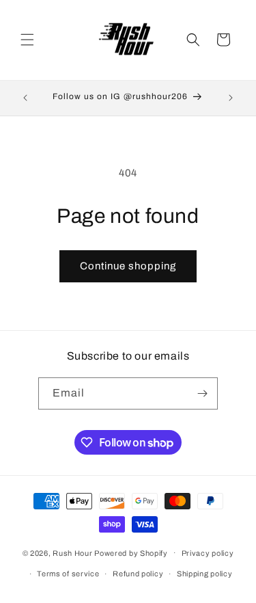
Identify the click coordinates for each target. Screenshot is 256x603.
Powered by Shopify (131, 552)
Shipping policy (205, 574)
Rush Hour (73, 552)
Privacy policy (208, 553)
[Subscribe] (202, 393)
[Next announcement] (231, 98)
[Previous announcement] (25, 98)
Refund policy (138, 574)
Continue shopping (128, 265)
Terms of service (68, 574)
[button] (27, 40)
